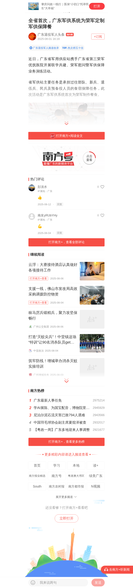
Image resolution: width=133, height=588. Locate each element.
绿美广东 (95, 476)
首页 (37, 465)
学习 (56, 465)
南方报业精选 (37, 475)
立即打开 (66, 518)
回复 (59, 204)
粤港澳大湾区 (76, 475)
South (37, 486)
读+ (95, 465)
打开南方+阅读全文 (69, 135)
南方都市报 (76, 486)
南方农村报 (56, 486)
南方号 (57, 476)
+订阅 (98, 36)
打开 (97, 6)
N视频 (95, 486)
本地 (76, 465)
